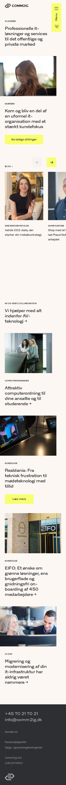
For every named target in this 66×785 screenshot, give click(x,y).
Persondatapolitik (15, 742)
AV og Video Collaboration (21, 303)
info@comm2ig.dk (23, 719)
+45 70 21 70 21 (21, 713)
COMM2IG (16, 5)
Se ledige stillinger (24, 137)
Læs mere (18, 497)
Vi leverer (10, 21)
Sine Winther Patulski (17, 226)
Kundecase (11, 463)
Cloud (8, 654)
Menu (56, 17)
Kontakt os (11, 731)
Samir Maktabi (56, 226)
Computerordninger (17, 380)
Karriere (10, 104)
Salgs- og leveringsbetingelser (23, 747)
